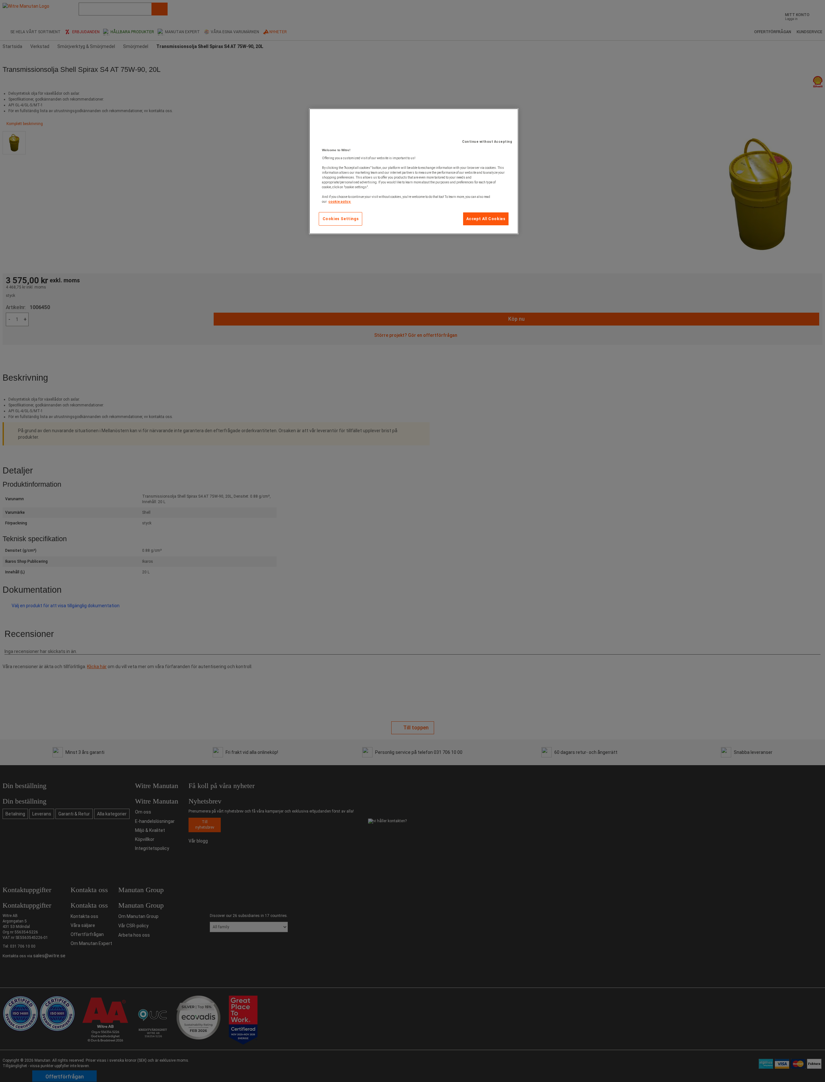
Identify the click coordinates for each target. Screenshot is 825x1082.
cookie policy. (339, 201)
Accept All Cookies (486, 219)
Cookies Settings (341, 219)
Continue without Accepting (487, 141)
